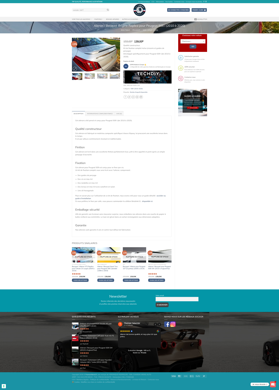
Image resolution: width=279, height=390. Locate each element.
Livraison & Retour (144, 2)
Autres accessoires (130, 19)
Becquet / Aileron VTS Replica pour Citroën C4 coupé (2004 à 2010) (83, 269)
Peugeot (136, 30)
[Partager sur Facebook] (125, 97)
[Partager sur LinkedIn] (141, 97)
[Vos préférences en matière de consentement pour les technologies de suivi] (4, 386)
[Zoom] (75, 69)
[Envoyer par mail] (133, 97)
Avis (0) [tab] (119, 113)
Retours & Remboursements (121, 380)
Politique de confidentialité (99, 380)
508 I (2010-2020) (150, 30)
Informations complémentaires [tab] (100, 113)
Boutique (125, 30)
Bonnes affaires (112, 19)
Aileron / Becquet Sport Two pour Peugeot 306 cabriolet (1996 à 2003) (107, 269)
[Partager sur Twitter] (129, 97)
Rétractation (160, 2)
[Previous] (76, 54)
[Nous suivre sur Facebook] (204, 1)
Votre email (160, 295)
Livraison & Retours (139, 380)
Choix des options (80, 280)
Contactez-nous (179, 2)
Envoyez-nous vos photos (194, 2)
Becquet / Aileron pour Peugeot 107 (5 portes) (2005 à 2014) (134, 268)
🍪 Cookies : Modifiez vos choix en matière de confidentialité (93, 382)
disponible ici (147, 201)
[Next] (116, 54)
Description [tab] (78, 113)
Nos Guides (169, 2)
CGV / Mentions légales (80, 380)
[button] (159, 324)
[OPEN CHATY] (273, 384)
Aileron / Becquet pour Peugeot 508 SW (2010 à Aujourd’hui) (159, 268)
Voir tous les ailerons (81, 19)
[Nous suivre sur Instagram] (206, 1)
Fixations (98, 19)
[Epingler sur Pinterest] (137, 97)
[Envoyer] (108, 10)
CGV (152, 2)
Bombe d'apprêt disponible (138, 92)
